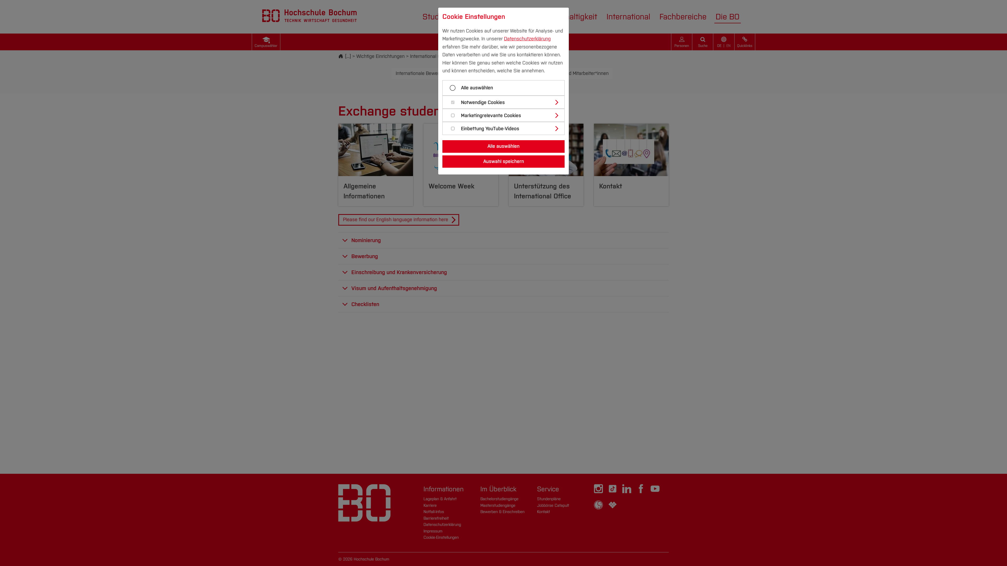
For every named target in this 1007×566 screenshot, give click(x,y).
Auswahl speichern (503, 161)
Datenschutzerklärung (527, 39)
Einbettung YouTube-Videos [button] (490, 129)
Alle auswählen (477, 88)
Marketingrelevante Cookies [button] (491, 115)
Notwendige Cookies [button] (483, 102)
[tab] (505, 102)
